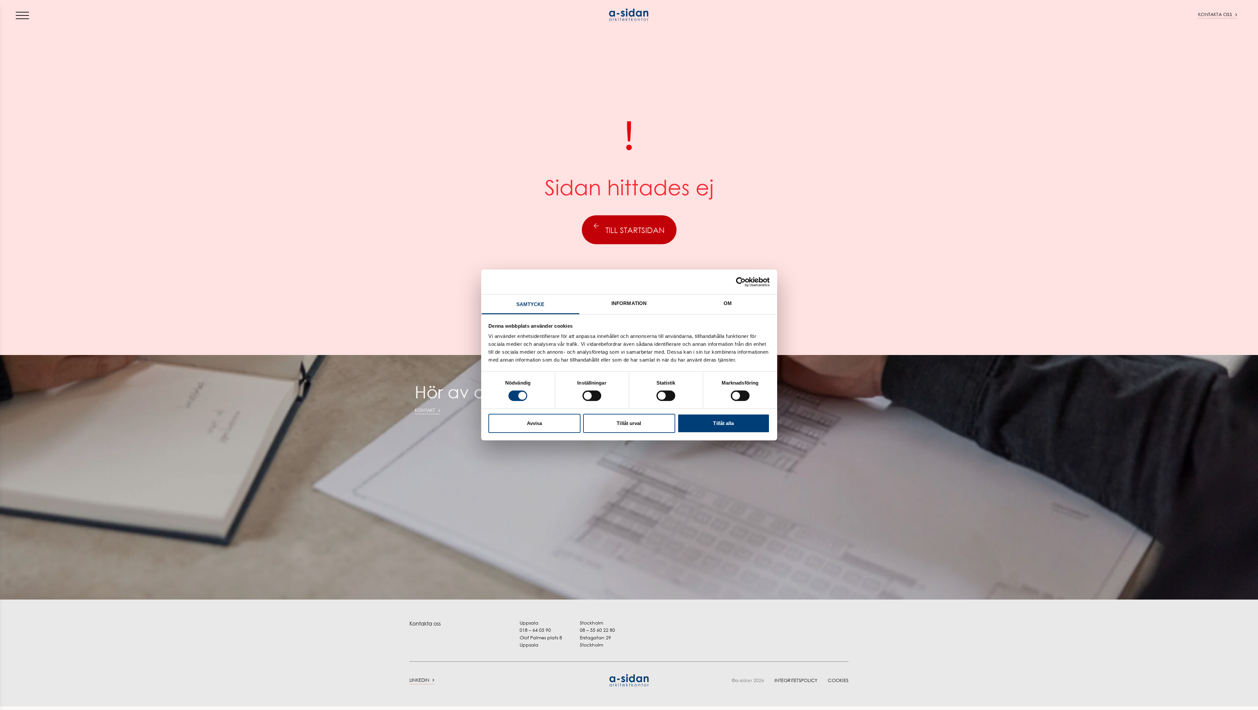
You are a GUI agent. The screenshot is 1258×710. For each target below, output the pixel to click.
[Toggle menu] (22, 15)
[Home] (628, 15)
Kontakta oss (1215, 14)
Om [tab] (728, 303)
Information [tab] (629, 303)
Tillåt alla (723, 423)
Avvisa (534, 423)
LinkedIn (419, 680)
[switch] (591, 395)
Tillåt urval (629, 423)
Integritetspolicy (796, 680)
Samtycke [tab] (530, 304)
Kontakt (425, 410)
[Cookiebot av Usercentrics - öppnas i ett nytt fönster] (741, 282)
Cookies (838, 680)
